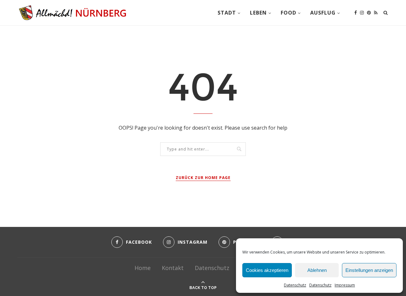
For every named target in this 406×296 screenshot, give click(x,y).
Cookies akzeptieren (267, 270)
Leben (258, 12)
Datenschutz (295, 285)
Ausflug (323, 12)
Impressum (345, 285)
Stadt (227, 12)
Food (288, 12)
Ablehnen (317, 270)
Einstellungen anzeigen (369, 270)
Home (142, 268)
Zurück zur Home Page (203, 177)
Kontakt (173, 268)
